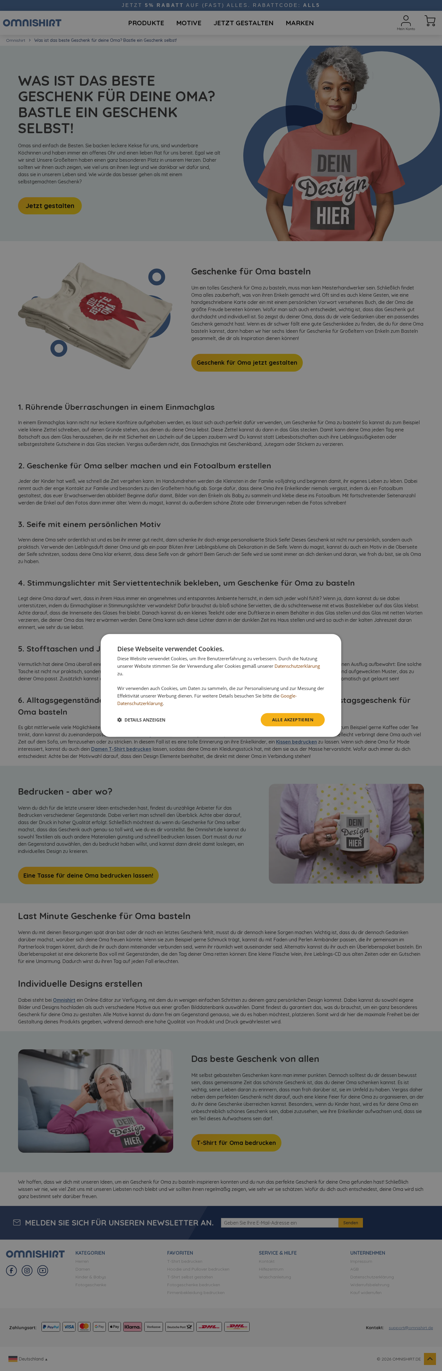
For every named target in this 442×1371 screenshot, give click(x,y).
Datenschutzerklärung (297, 666)
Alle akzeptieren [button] (292, 719)
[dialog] (221, 685)
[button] (141, 719)
